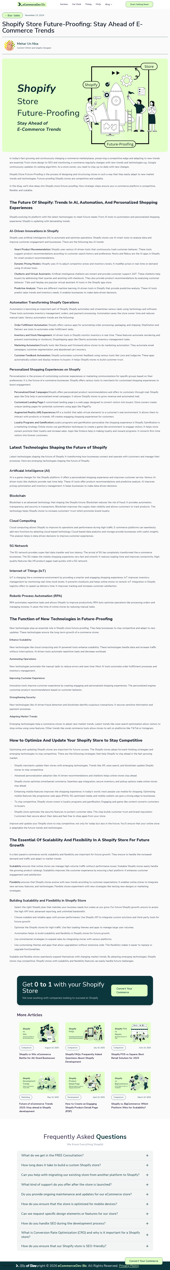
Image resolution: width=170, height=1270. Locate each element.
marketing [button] (26, 1097)
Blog (10, 15)
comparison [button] (26, 1047)
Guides (17, 15)
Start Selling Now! (139, 4)
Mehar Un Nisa (27, 44)
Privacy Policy (129, 1266)
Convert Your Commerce (124, 990)
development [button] (73, 1097)
